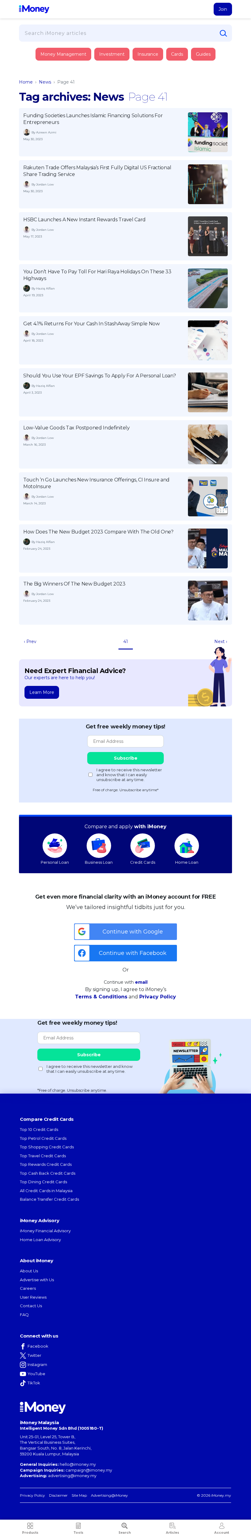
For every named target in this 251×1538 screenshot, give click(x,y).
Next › (220, 641)
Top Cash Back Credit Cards (47, 1173)
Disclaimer (58, 1495)
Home (26, 82)
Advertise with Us (37, 1279)
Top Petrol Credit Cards (43, 1138)
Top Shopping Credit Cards (47, 1146)
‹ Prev (30, 641)
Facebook (38, 1346)
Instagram (37, 1364)
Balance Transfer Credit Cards (49, 1199)
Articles (172, 1533)
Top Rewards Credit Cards (46, 1164)
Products (30, 1533)
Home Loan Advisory (40, 1239)
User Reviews (33, 1297)
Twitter (34, 1355)
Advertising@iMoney (109, 1495)
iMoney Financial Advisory (45, 1230)
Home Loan (186, 862)
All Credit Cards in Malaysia (46, 1190)
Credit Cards (142, 862)
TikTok (34, 1382)
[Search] (223, 33)
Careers (28, 1288)
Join (223, 9)
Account (221, 1533)
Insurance (47, 77)
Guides (203, 54)
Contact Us (31, 1305)
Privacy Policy (157, 997)
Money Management (63, 54)
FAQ (24, 1314)
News (45, 82)
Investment (112, 54)
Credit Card (49, 60)
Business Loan (99, 862)
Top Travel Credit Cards (43, 1155)
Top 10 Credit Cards (39, 1129)
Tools (78, 1533)
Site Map (79, 1495)
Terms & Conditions (101, 997)
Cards (177, 54)
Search (124, 1533)
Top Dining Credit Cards (43, 1181)
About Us (29, 1270)
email (141, 982)
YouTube (36, 1373)
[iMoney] (34, 9)
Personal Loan (55, 862)
